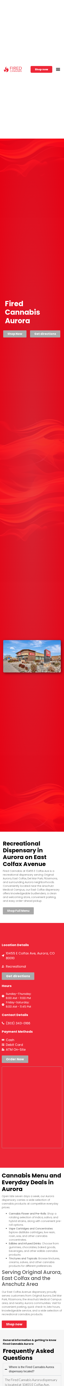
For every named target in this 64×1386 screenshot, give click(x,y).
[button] (58, 69)
